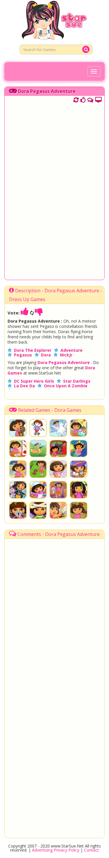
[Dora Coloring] (38, 428)
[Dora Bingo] (18, 448)
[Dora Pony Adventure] (78, 469)
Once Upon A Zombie (65, 385)
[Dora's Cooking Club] (38, 489)
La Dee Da (24, 385)
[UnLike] (39, 313)
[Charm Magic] (58, 510)
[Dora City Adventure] (58, 448)
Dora (46, 355)
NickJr (66, 355)
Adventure (71, 350)
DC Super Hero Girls (34, 381)
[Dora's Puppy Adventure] (18, 428)
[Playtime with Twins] (78, 428)
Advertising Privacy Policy (55, 850)
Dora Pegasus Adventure (47, 91)
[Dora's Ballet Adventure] (58, 469)
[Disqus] (90, 99)
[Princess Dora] (58, 428)
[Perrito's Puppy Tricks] (38, 469)
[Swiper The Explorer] (38, 448)
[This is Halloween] (18, 489)
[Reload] (76, 99)
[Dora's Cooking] (18, 469)
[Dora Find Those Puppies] (58, 489)
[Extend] (98, 99)
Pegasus (23, 355)
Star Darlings (76, 381)
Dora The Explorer (32, 350)
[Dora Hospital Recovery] (38, 510)
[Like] (25, 313)
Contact (91, 850)
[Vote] (83, 99)
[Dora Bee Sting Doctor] (18, 510)
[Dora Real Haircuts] (78, 489)
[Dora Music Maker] (78, 510)
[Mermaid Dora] (78, 448)
